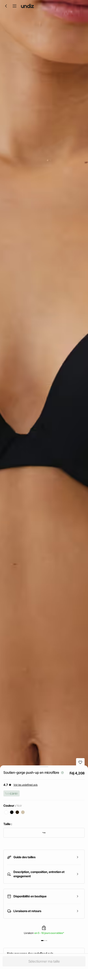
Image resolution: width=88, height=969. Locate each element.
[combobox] (44, 833)
